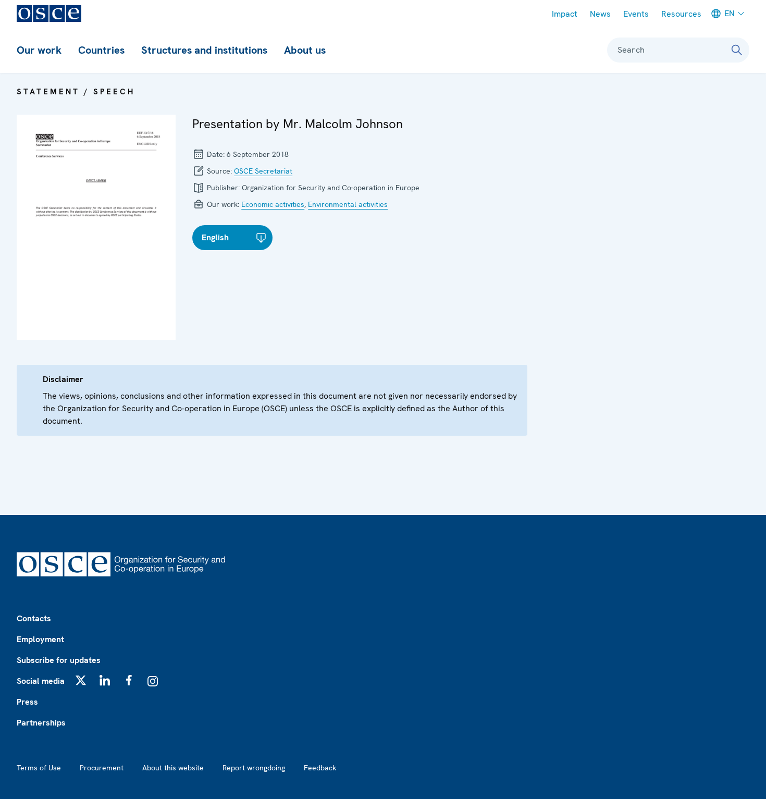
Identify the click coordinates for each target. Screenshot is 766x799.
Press (27, 701)
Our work (39, 50)
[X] (81, 680)
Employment (40, 639)
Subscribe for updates (59, 660)
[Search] (736, 50)
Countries (101, 50)
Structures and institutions (204, 50)
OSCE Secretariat (263, 171)
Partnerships (41, 722)
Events (636, 13)
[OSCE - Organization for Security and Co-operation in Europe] (49, 13)
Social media (41, 680)
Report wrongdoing (254, 767)
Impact (564, 13)
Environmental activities (348, 204)
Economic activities (272, 204)
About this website (173, 767)
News (600, 13)
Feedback (320, 767)
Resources (681, 13)
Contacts (34, 618)
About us (305, 50)
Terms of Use (39, 767)
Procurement (101, 767)
